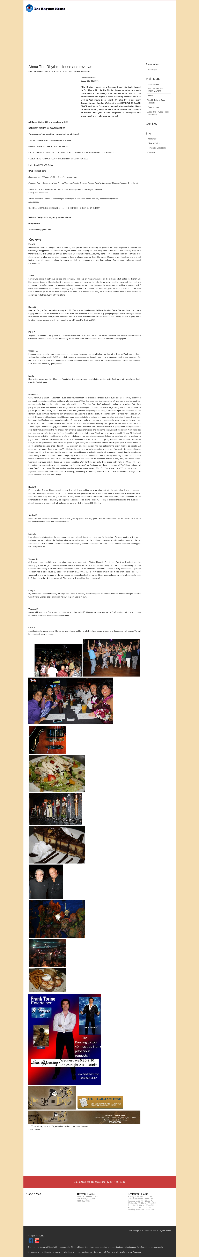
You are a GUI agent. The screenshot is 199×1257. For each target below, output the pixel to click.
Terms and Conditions (156, 148)
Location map (153, 84)
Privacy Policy (153, 143)
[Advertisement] (99, 40)
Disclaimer (151, 139)
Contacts (151, 152)
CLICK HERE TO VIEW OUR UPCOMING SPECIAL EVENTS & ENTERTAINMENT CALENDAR (71, 153)
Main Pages (152, 69)
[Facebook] (31, 1242)
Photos (150, 96)
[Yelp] (37, 1242)
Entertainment (153, 107)
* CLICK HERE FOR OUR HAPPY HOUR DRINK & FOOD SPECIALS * (58, 159)
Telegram (137, 1252)
